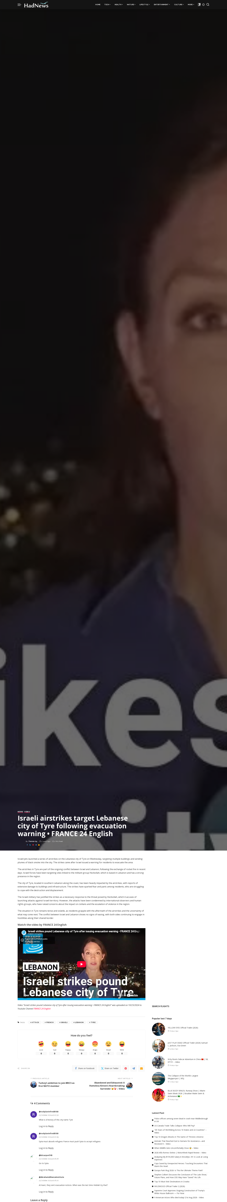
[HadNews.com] (36, 5)
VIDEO (27, 812)
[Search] (207, 4)
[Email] (38, 845)
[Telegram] (36, 845)
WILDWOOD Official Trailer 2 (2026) (169, 1186)
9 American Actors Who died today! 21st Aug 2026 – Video (179, 1197)
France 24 (33, 841)
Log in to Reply (46, 1126)
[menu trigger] (21, 4)
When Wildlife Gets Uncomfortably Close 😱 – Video (176, 1148)
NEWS (20, 812)
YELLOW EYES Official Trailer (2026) (183, 1027)
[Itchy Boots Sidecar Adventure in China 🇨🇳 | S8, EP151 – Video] (158, 1062)
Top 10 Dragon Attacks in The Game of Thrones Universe (178, 1137)
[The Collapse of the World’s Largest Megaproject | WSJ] (158, 1078)
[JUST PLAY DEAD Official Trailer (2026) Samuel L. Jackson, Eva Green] (158, 1045)
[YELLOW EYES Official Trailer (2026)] (158, 1029)
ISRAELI (64, 1022)
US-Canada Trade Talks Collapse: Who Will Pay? (174, 1125)
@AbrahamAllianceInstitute (51, 1177)
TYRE (93, 1022)
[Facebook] (27, 845)
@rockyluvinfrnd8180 (48, 1111)
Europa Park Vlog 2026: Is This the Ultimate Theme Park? (178, 1170)
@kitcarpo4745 (45, 1155)
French (50, 1022)
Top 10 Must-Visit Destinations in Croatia (171, 1181)
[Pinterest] (33, 845)
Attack (35, 1022)
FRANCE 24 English (42, 1008)
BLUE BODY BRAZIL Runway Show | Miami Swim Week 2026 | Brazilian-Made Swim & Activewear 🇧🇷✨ (186, 1093)
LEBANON (79, 1022)
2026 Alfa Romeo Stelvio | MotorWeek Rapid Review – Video (180, 1152)
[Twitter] (30, 845)
